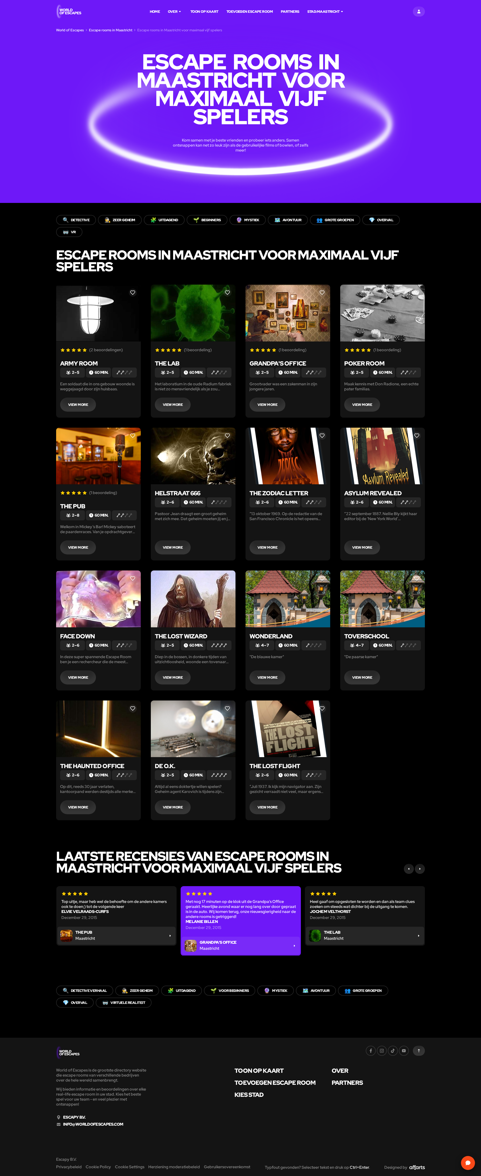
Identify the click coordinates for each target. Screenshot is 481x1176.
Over (172, 11)
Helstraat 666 (177, 493)
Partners (290, 12)
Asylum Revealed (373, 493)
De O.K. (165, 766)
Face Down (77, 636)
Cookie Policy (98, 1166)
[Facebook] (371, 1051)
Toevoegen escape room (249, 12)
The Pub (72, 506)
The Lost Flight (275, 766)
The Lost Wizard (181, 636)
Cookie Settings (129, 1166)
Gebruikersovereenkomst (227, 1166)
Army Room (79, 363)
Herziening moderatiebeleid (174, 1166)
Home (155, 12)
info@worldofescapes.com (93, 1124)
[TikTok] (393, 1051)
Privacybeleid (69, 1166)
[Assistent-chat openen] (468, 1163)
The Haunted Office (92, 766)
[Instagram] (382, 1051)
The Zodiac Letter (279, 493)
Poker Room (364, 363)
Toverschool (366, 636)
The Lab (167, 363)
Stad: (323, 11)
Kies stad (248, 1095)
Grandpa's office (278, 363)
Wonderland (271, 636)
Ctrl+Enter (359, 1167)
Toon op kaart (204, 12)
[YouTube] (404, 1051)
